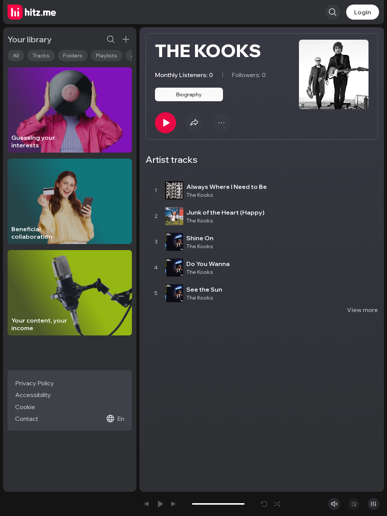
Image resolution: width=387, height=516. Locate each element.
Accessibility (33, 395)
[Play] (165, 122)
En (120, 418)
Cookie (25, 407)
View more (362, 310)
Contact (26, 418)
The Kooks (199, 195)
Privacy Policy (34, 383)
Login (362, 12)
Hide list (366, 169)
